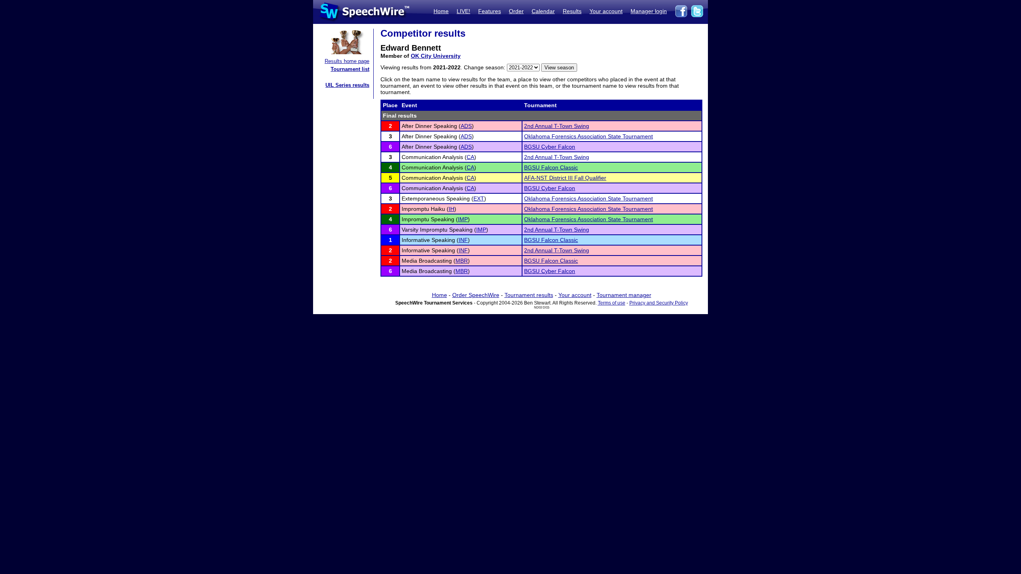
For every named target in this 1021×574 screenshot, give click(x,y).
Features (489, 11)
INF (463, 240)
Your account (606, 11)
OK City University (436, 56)
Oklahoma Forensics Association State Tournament (588, 136)
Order (516, 11)
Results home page (347, 61)
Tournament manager (624, 295)
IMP (463, 219)
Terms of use (611, 303)
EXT (478, 198)
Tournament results (529, 295)
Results (572, 11)
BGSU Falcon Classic (551, 167)
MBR (461, 261)
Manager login (649, 11)
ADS (466, 126)
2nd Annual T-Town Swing (556, 126)
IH (451, 209)
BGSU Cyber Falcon (549, 147)
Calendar (543, 11)
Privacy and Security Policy (658, 303)
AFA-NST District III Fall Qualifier (565, 178)
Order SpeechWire (475, 295)
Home (441, 11)
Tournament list (350, 69)
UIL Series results (347, 85)
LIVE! (463, 11)
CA (470, 157)
